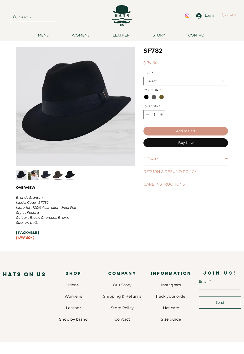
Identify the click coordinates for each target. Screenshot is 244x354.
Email (203, 281)
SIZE (148, 73)
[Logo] (122, 15)
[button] (230, 15)
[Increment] (162, 114)
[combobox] (185, 81)
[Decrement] (147, 114)
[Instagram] (187, 15)
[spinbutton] (154, 114)
